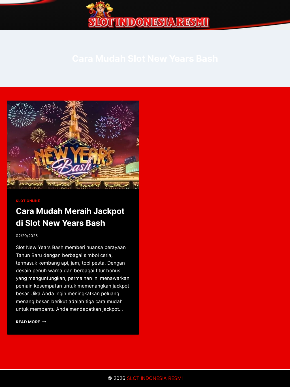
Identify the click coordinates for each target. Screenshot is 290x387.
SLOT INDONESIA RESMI (155, 378)
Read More (31, 322)
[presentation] (73, 145)
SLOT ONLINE (28, 201)
